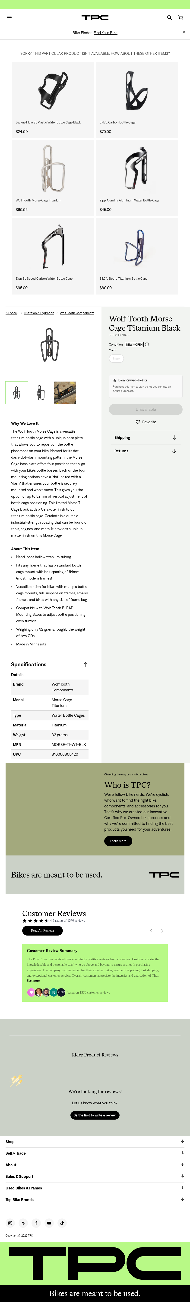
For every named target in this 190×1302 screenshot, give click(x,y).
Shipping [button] (122, 437)
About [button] (11, 1165)
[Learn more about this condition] (147, 344)
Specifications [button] (28, 664)
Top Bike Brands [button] (20, 1200)
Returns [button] (121, 451)
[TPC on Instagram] (10, 1223)
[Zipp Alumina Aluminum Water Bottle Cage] (137, 169)
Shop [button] (10, 1142)
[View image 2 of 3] (41, 393)
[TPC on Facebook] (36, 1223)
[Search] (169, 17)
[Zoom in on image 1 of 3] (50, 344)
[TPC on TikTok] (62, 1223)
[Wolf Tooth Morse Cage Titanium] (53, 169)
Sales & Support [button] (19, 1176)
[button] (184, 32)
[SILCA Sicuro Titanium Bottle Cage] (137, 247)
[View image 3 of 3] (65, 393)
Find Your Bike (105, 33)
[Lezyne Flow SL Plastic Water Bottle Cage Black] (53, 91)
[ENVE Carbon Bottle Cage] (137, 91)
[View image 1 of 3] (17, 393)
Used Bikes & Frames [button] (24, 1188)
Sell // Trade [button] (16, 1153)
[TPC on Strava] (23, 1223)
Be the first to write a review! (95, 1115)
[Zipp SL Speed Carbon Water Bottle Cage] (53, 247)
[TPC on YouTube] (49, 1223)
